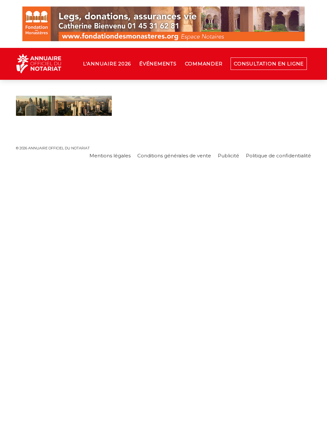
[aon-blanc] (59, 64)
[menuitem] (107, 64)
